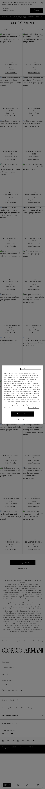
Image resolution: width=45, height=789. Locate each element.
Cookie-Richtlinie (33, 408)
